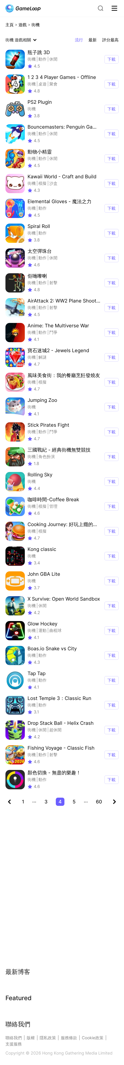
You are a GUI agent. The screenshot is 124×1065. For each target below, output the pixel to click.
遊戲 (22, 24)
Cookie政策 (92, 1037)
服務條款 (69, 1037)
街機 (35, 24)
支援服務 (13, 1044)
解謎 (42, 357)
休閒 (53, 59)
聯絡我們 (13, 1037)
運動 (42, 630)
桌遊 (42, 83)
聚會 (53, 83)
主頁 (9, 24)
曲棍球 (55, 630)
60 (99, 802)
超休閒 (55, 729)
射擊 (53, 282)
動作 (42, 59)
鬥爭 (53, 332)
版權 (31, 1037)
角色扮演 (46, 456)
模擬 (42, 183)
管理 (53, 506)
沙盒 (53, 183)
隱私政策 (48, 1037)
